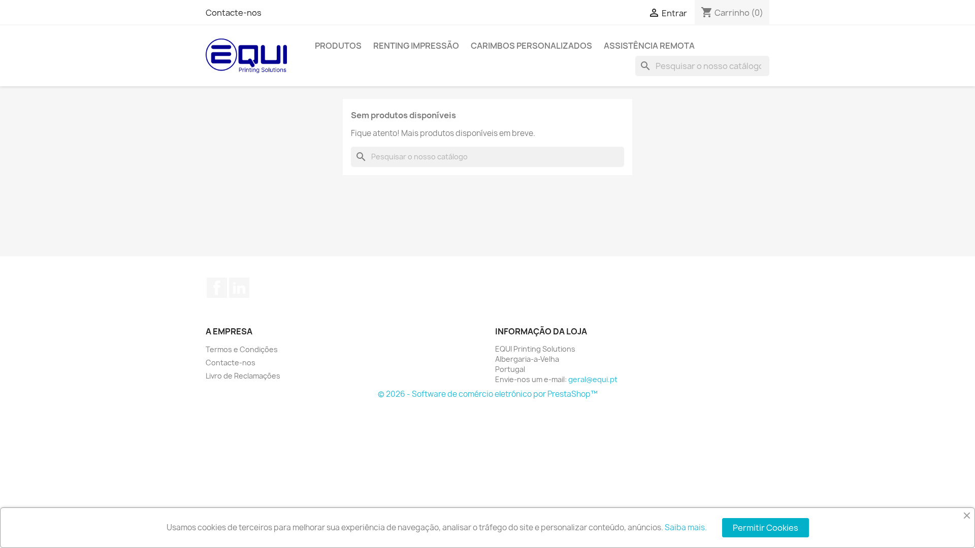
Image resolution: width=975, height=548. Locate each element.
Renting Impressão (416, 45)
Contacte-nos (234, 12)
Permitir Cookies (765, 527)
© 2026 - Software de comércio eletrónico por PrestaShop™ (488, 394)
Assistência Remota (649, 45)
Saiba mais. (686, 527)
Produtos (338, 45)
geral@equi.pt (593, 379)
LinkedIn (239, 288)
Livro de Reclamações (243, 376)
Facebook (217, 288)
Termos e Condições (242, 349)
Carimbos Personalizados (531, 45)
